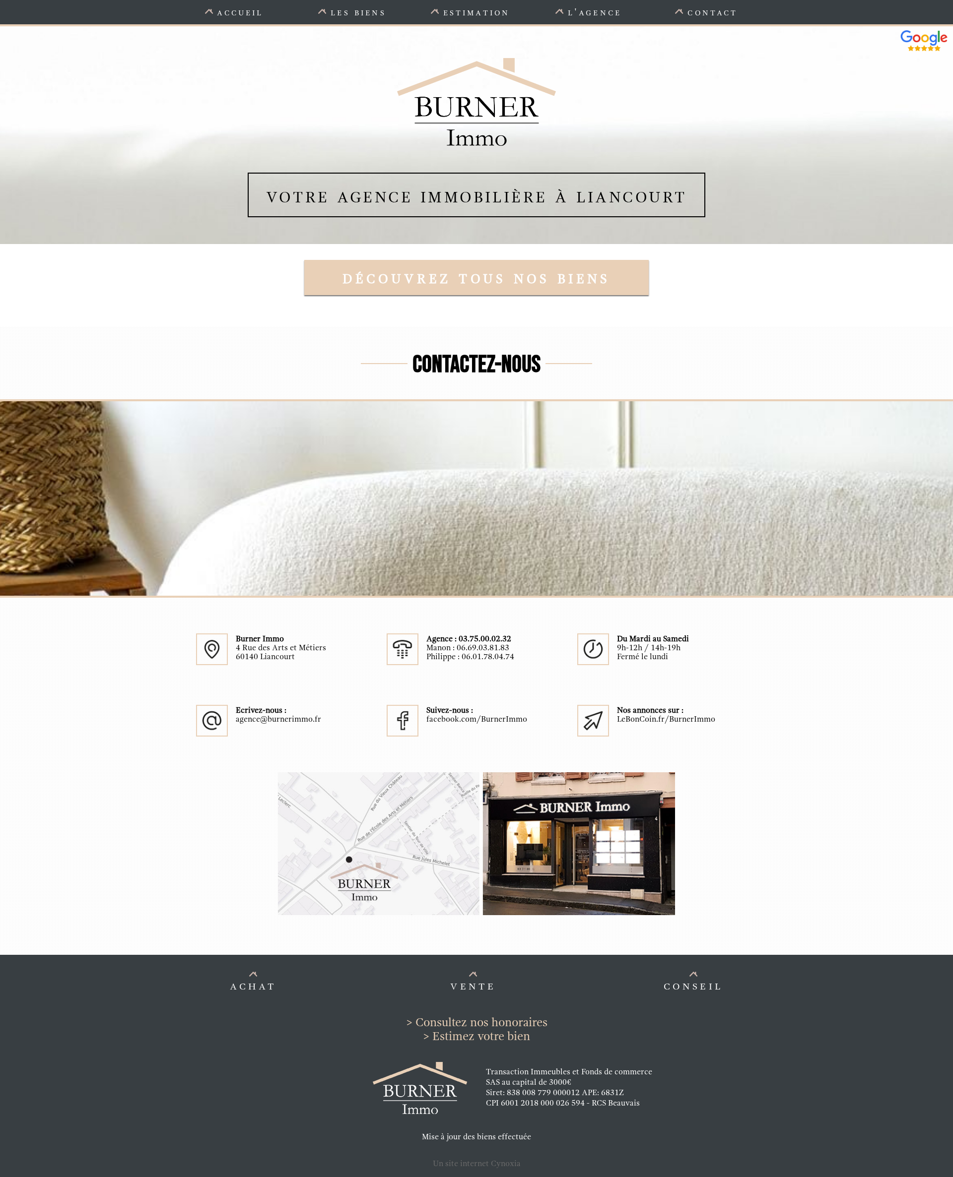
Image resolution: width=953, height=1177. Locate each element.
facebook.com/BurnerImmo (476, 719)
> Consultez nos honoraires (476, 1022)
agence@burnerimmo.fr (278, 719)
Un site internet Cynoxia (477, 1163)
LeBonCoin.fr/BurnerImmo (666, 719)
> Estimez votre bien (476, 1036)
